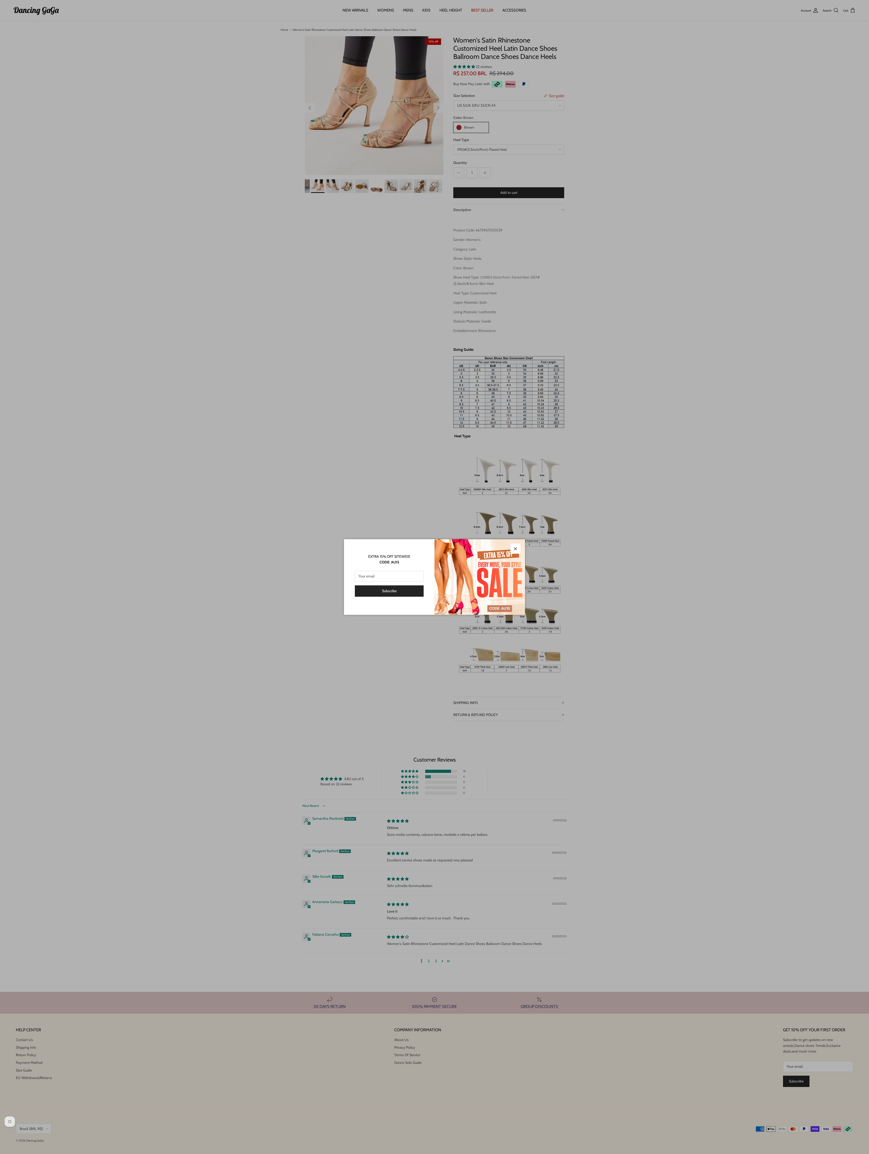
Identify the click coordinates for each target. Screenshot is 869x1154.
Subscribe (389, 591)
